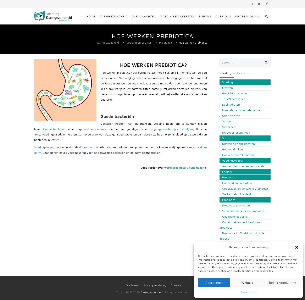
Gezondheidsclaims (235, 216)
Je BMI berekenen (233, 99)
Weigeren (248, 282)
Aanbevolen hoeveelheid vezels (243, 166)
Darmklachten (144, 16)
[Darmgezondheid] (53, 16)
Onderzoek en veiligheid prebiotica (245, 188)
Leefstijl (227, 171)
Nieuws (205, 16)
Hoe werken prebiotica (237, 183)
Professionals (247, 16)
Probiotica (228, 199)
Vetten (226, 121)
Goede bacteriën (54, 129)
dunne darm (87, 147)
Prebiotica (228, 177)
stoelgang (187, 129)
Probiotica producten (236, 205)
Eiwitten (227, 87)
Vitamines (228, 127)
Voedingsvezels (44, 147)
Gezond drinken (232, 149)
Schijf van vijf (231, 115)
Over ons (223, 16)
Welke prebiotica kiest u (238, 194)
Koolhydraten (231, 104)
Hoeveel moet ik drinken (238, 155)
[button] (297, 247)
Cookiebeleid (248, 292)
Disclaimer (132, 285)
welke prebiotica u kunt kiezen (184, 167)
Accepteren (214, 282)
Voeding (227, 82)
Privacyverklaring (155, 285)
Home (91, 16)
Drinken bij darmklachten (238, 143)
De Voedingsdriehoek (236, 132)
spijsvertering (167, 129)
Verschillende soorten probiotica (243, 211)
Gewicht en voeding (235, 93)
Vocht (226, 138)
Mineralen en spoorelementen (242, 110)
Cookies (176, 285)
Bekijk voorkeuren (282, 282)
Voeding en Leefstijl (177, 16)
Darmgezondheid (113, 16)
